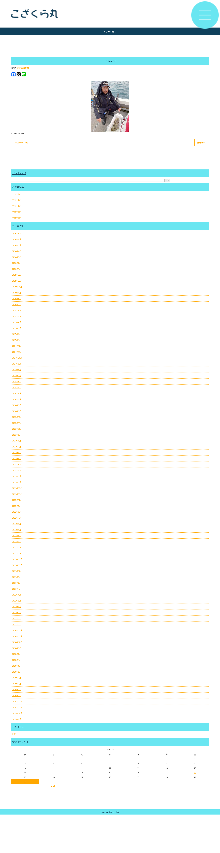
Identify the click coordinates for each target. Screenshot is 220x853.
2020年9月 (16, 648)
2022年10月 (17, 500)
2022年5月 (16, 529)
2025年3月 (16, 328)
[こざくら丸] (110, 14)
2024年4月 (16, 393)
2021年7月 (16, 588)
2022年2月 (16, 547)
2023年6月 (16, 452)
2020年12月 (17, 630)
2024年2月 (16, 405)
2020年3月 (16, 683)
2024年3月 (16, 399)
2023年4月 (16, 464)
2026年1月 (16, 269)
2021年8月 (16, 582)
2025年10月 (17, 286)
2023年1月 (16, 482)
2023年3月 (16, 470)
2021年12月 (17, 559)
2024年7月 (16, 375)
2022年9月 (16, 506)
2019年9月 (16, 719)
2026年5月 (16, 245)
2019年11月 (17, 707)
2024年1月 (16, 411)
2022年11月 (17, 494)
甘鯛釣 (201, 142)
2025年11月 (17, 280)
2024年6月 (16, 381)
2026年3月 (16, 257)
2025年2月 (16, 334)
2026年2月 (16, 263)
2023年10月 (17, 428)
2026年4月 (16, 251)
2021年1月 (16, 624)
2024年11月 (17, 352)
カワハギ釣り (22, 142)
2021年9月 (16, 577)
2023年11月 (17, 423)
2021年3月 (16, 612)
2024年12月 (17, 346)
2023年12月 (17, 417)
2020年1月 (16, 695)
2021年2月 (16, 618)
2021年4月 (16, 606)
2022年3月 (16, 541)
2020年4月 (16, 677)
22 (195, 772)
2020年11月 (17, 636)
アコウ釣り (17, 194)
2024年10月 (17, 357)
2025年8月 (16, 298)
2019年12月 (17, 701)
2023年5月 (16, 458)
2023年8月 (16, 440)
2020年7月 (16, 660)
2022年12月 (17, 488)
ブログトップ (19, 173)
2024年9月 (16, 363)
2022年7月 (16, 517)
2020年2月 (16, 689)
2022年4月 (16, 535)
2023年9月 (16, 434)
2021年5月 (16, 600)
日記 (14, 734)
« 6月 (53, 786)
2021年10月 (17, 571)
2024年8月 (16, 369)
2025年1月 (16, 340)
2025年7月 (16, 304)
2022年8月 (16, 511)
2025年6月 (16, 310)
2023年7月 (16, 446)
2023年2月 (16, 476)
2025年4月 (16, 322)
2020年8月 (16, 654)
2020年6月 (16, 665)
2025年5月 (16, 316)
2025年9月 (16, 292)
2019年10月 (17, 713)
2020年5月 (16, 671)
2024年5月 (16, 387)
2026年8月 (16, 233)
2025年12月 (17, 274)
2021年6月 (16, 594)
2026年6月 (16, 239)
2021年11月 (17, 565)
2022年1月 (16, 553)
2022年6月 (16, 523)
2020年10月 (17, 642)
